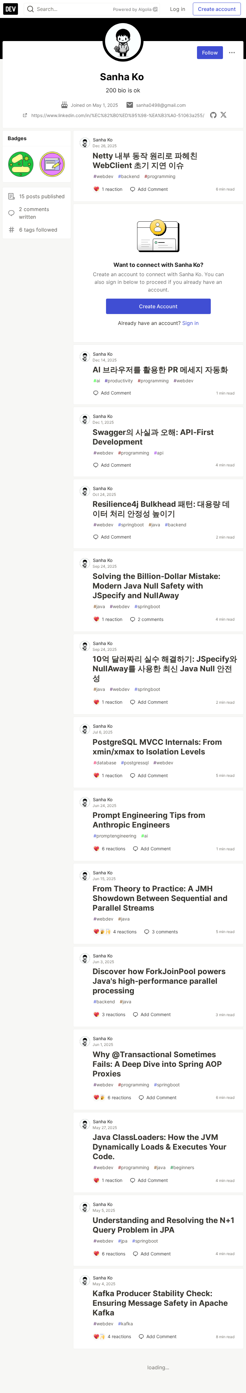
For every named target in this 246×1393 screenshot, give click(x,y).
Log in (177, 9)
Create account (217, 9)
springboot (131, 524)
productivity (119, 380)
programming (160, 176)
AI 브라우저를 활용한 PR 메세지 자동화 (160, 369)
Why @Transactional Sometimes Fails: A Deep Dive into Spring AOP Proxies (157, 1064)
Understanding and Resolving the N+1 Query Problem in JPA (163, 1225)
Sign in (190, 323)
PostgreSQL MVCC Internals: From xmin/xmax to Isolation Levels (157, 746)
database (105, 762)
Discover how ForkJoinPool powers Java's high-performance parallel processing (159, 981)
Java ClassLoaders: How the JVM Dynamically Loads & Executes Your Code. (159, 1147)
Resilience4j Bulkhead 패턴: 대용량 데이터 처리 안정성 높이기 (161, 508)
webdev (103, 176)
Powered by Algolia (133, 9)
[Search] (30, 9)
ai (97, 380)
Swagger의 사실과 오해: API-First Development (153, 437)
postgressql (135, 762)
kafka (125, 1323)
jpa (122, 1241)
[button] (21, 164)
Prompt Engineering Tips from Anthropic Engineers (149, 820)
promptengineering (115, 835)
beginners (182, 1167)
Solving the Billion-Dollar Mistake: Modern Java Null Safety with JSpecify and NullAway (156, 586)
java (154, 524)
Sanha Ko (102, 139)
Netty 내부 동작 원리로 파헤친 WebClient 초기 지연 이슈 (145, 160)
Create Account (158, 306)
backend (129, 176)
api (158, 452)
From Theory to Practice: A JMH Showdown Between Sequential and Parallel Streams (160, 898)
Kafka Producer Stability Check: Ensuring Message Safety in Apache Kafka (160, 1303)
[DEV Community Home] (11, 9)
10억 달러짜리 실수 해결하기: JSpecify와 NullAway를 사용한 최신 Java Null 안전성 (165, 668)
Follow (210, 52)
